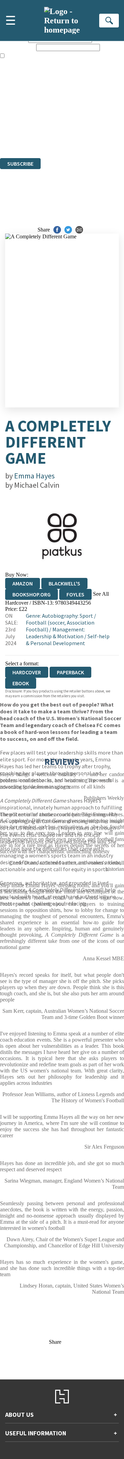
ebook (20, 683)
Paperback (70, 672)
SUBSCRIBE (20, 163)
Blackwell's (64, 583)
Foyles (75, 594)
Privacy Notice (16, 136)
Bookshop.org (31, 594)
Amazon (22, 583)
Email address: (17, 47)
